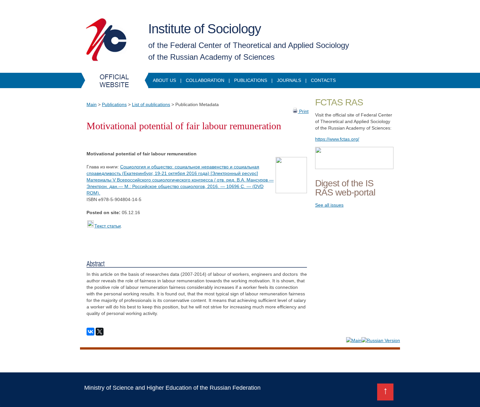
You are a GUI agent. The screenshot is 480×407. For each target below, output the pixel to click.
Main (92, 104)
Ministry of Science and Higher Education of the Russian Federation (172, 387)
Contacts (323, 80)
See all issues (329, 205)
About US (164, 80)
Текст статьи (107, 225)
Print (303, 111)
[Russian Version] (380, 340)
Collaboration (205, 80)
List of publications (151, 104)
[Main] (353, 340)
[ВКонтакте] (90, 332)
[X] (100, 332)
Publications (250, 80)
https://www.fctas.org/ (337, 139)
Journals (289, 80)
